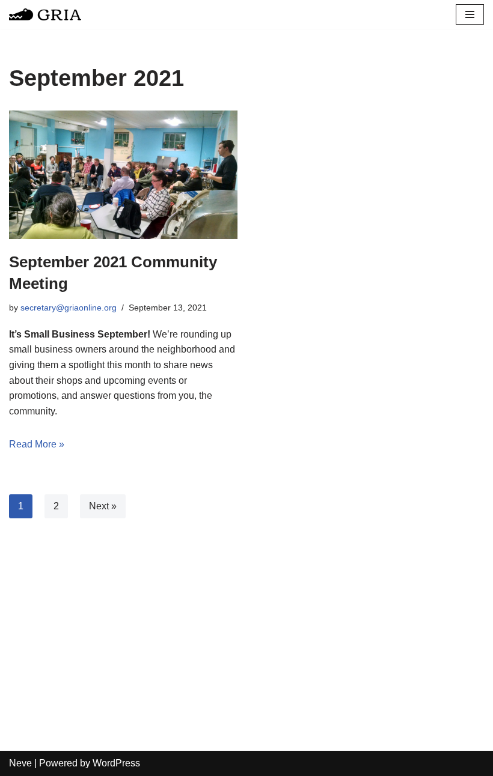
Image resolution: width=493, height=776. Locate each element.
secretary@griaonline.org (68, 307)
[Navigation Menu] (470, 14)
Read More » (36, 444)
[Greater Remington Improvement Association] (45, 14)
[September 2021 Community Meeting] (123, 175)
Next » (103, 506)
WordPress (116, 763)
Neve (20, 763)
